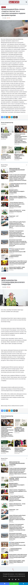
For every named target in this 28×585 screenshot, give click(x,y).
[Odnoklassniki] (9, 117)
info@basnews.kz (21, 574)
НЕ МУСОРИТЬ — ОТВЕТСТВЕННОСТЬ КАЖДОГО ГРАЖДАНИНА (19, 156)
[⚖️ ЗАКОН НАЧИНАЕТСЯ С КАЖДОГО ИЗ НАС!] (4, 257)
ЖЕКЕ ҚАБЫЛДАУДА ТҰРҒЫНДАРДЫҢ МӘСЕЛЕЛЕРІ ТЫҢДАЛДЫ (6, 135)
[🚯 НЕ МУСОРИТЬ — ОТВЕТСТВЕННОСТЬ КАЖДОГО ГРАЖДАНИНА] (21, 149)
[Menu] (1, 2)
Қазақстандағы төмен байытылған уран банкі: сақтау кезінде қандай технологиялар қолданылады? (18, 262)
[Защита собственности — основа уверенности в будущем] (4, 212)
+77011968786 (10, 576)
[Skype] (12, 117)
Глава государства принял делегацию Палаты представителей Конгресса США (17, 250)
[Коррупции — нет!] (4, 217)
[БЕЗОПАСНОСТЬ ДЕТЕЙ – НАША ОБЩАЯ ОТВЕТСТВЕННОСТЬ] (4, 269)
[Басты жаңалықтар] (14, 2)
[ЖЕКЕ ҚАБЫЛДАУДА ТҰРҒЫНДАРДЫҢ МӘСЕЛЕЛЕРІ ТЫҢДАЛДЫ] (7, 129)
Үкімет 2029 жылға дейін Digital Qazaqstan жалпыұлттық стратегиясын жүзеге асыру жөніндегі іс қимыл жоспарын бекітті (17, 224)
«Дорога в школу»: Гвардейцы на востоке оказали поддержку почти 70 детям (18, 198)
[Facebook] (2, 117)
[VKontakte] (7, 117)
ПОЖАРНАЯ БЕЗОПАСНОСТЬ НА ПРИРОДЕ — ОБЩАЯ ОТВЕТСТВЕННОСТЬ (6, 156)
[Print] (17, 117)
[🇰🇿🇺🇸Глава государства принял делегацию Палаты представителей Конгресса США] (4, 250)
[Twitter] (5, 117)
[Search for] (26, 2)
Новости (3, 7)
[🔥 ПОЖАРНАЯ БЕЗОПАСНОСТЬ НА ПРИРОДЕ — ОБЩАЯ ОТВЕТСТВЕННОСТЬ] (7, 149)
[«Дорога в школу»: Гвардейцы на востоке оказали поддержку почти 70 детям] (4, 198)
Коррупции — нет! (13, 216)
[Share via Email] (14, 117)
